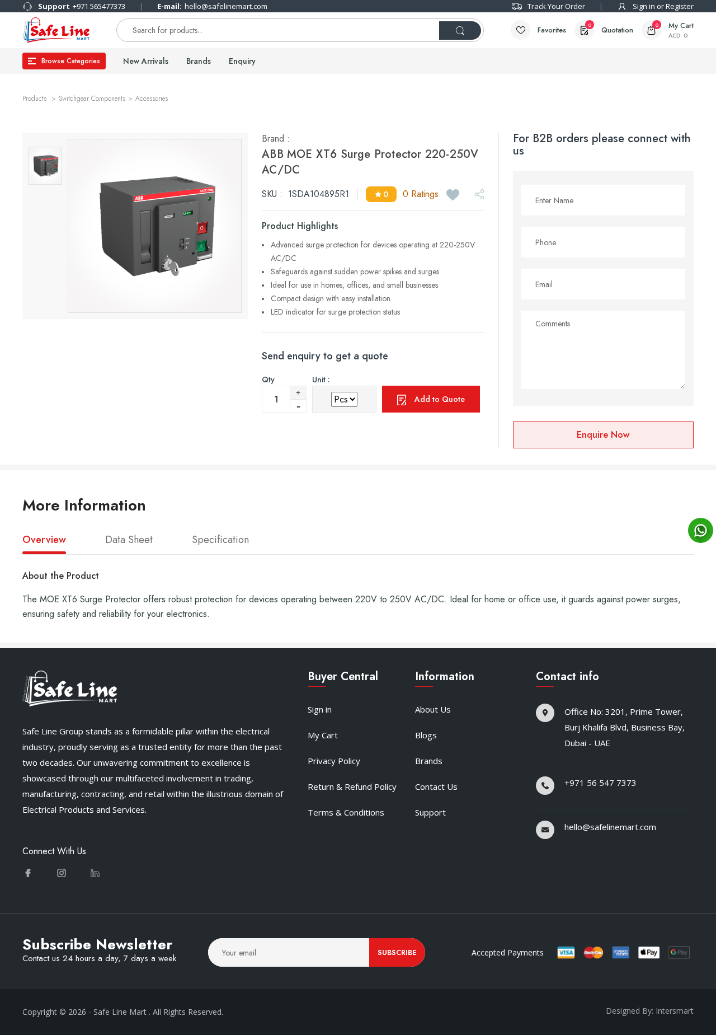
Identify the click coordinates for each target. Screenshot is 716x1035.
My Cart (323, 735)
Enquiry (242, 61)
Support (430, 812)
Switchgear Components (92, 98)
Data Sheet (129, 540)
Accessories (151, 98)
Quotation (610, 28)
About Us (433, 709)
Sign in (320, 709)
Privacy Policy (334, 760)
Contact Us (436, 786)
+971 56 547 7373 (600, 782)
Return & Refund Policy (352, 786)
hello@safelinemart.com (212, 6)
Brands (198, 61)
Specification (220, 540)
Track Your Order (556, 6)
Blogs (426, 735)
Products (35, 98)
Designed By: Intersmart (650, 1010)
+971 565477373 (81, 6)
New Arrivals (145, 61)
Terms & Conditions (346, 812)
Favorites (552, 30)
